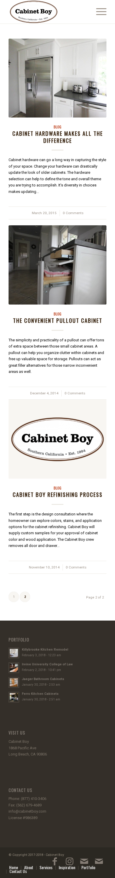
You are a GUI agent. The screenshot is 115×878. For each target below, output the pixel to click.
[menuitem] (98, 12)
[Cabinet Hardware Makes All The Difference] (57, 78)
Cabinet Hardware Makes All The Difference (57, 136)
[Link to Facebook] (54, 864)
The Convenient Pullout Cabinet (57, 320)
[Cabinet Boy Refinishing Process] (57, 439)
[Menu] (98, 12)
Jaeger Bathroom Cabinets (43, 679)
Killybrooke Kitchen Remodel (45, 650)
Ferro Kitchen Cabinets (40, 694)
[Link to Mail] (84, 864)
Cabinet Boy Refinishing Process (58, 494)
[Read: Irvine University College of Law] (14, 667)
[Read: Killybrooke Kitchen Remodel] (14, 653)
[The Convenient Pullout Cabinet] (57, 264)
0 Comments (73, 213)
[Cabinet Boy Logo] (48, 12)
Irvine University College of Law (47, 664)
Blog (57, 126)
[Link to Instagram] (69, 864)
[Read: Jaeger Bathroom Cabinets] (14, 682)
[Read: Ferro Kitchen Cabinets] (14, 697)
